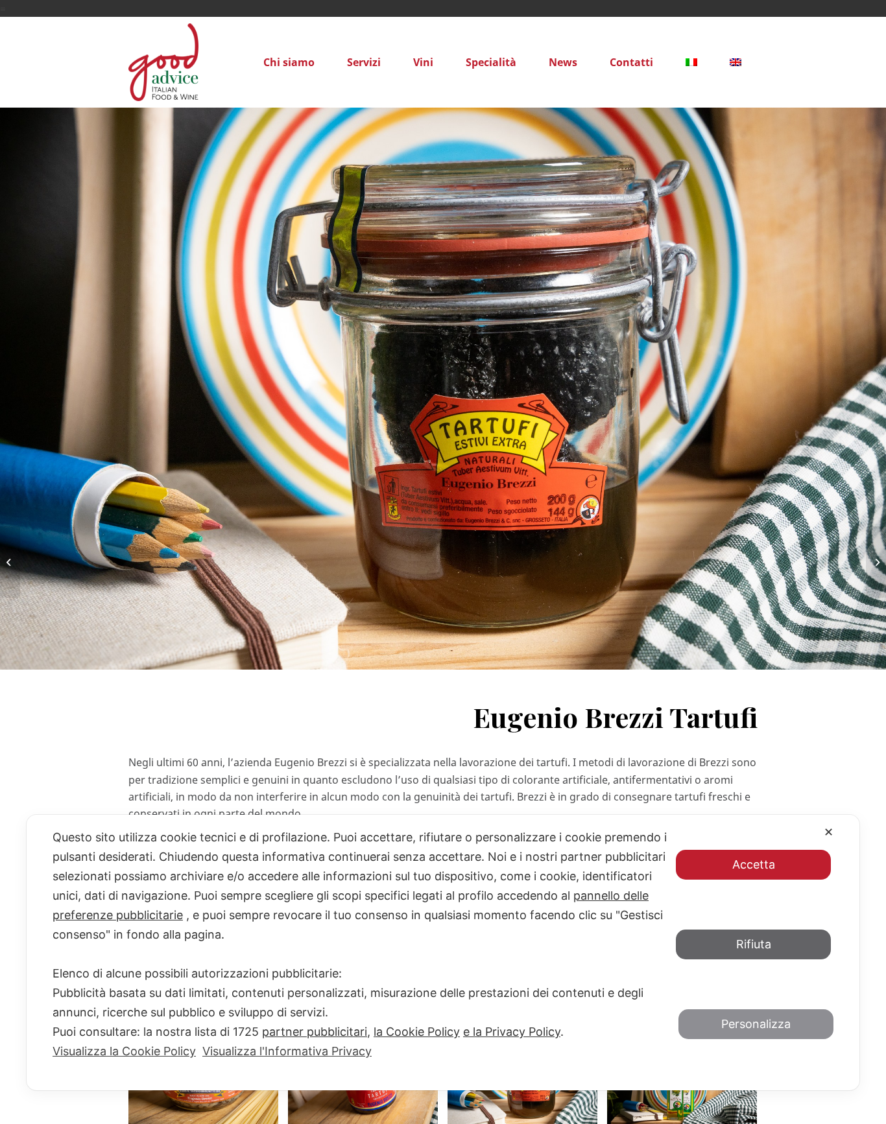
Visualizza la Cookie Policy (124, 1051)
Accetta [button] (753, 864)
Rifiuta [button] (753, 944)
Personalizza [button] (756, 1024)
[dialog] (443, 952)
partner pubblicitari (314, 1031)
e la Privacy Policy (511, 1031)
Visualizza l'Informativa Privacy (287, 1051)
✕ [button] (828, 832)
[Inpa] (876, 562)
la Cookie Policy (417, 1031)
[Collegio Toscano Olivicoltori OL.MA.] (10, 562)
